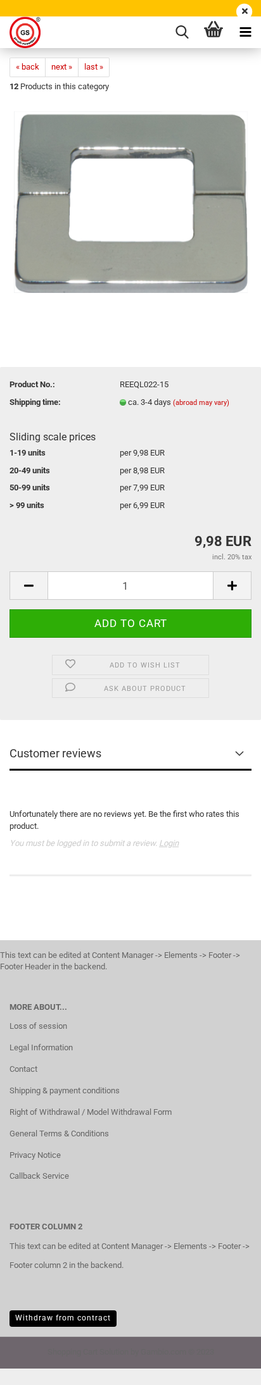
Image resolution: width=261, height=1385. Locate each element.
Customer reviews (55, 753)
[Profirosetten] (20, 32)
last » (93, 66)
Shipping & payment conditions (65, 1090)
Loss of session (38, 1026)
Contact (23, 1069)
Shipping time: (35, 402)
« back (27, 66)
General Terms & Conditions (59, 1133)
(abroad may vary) (201, 403)
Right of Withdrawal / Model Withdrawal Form (91, 1112)
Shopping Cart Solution (88, 1352)
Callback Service (39, 1176)
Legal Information (41, 1047)
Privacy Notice (35, 1155)
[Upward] (226, 1366)
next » (61, 66)
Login (169, 843)
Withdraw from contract (63, 1318)
